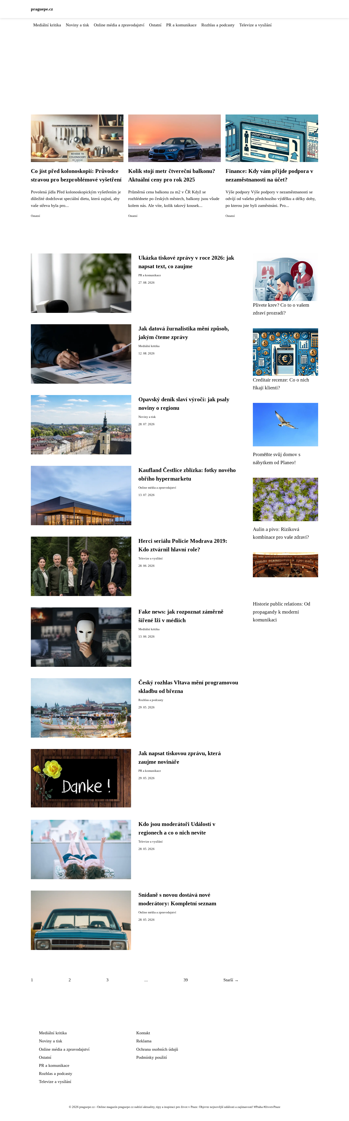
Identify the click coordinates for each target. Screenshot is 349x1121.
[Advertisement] (174, 64)
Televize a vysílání (255, 25)
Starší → (231, 980)
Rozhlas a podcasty (218, 25)
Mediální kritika (47, 25)
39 (186, 980)
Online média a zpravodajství (119, 25)
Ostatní (155, 25)
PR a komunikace (181, 25)
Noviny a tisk (77, 25)
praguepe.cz (42, 9)
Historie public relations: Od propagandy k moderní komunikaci (281, 611)
